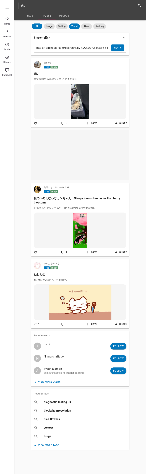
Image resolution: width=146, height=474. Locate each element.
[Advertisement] (80, 155)
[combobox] (81, 5)
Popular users (42, 335)
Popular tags (41, 393)
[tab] (29, 15)
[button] (37, 26)
